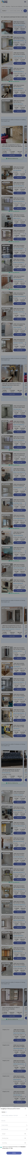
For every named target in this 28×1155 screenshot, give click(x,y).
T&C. (12, 1148)
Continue (14, 1153)
